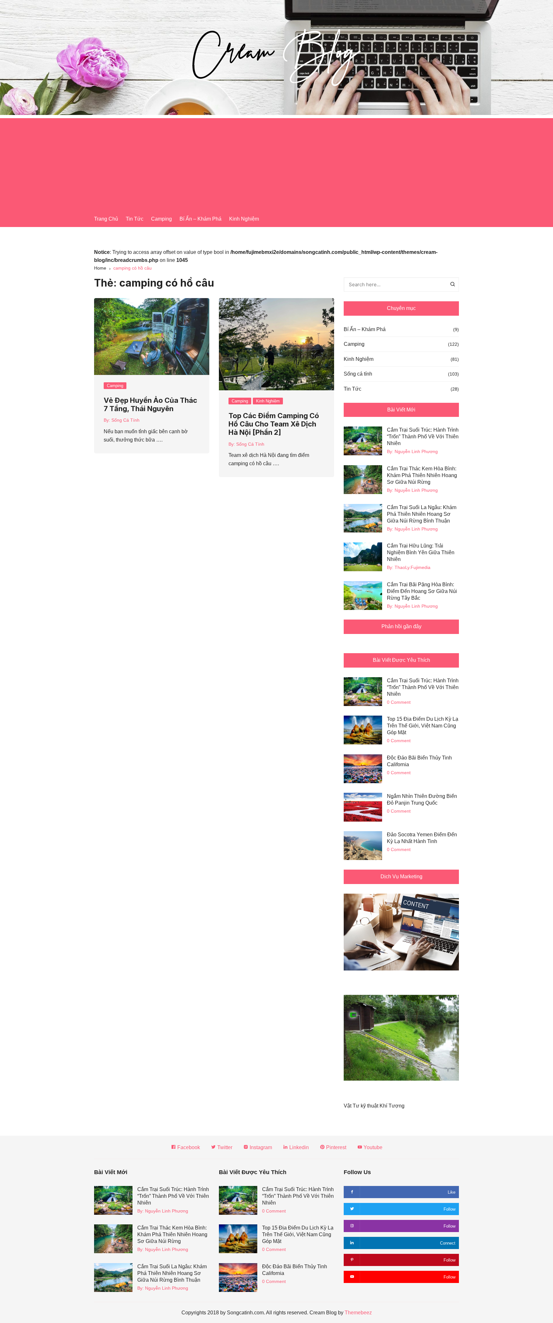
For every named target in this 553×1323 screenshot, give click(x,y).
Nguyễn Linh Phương (416, 451)
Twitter (224, 1147)
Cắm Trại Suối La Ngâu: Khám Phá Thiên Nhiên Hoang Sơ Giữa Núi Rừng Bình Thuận (421, 514)
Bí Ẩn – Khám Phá (200, 219)
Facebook (188, 1147)
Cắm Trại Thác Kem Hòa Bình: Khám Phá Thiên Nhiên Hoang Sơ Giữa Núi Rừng (422, 475)
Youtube (372, 1147)
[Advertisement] (276, 163)
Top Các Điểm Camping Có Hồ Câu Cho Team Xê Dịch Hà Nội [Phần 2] (273, 424)
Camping (161, 219)
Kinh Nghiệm (244, 219)
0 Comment (399, 702)
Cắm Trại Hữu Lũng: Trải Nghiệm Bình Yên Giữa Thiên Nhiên (420, 552)
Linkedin (298, 1147)
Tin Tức (134, 219)
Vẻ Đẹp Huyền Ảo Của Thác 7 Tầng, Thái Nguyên (150, 404)
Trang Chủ (106, 219)
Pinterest (335, 1147)
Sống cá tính (358, 374)
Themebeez (358, 1312)
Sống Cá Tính (125, 420)
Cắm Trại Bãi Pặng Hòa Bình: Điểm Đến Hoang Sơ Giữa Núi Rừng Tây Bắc (422, 591)
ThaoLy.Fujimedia (412, 567)
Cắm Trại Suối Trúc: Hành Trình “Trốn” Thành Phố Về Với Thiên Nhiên (423, 436)
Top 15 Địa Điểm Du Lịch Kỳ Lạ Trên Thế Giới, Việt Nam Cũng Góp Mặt (422, 725)
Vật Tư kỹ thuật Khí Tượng (374, 1105)
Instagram (260, 1147)
